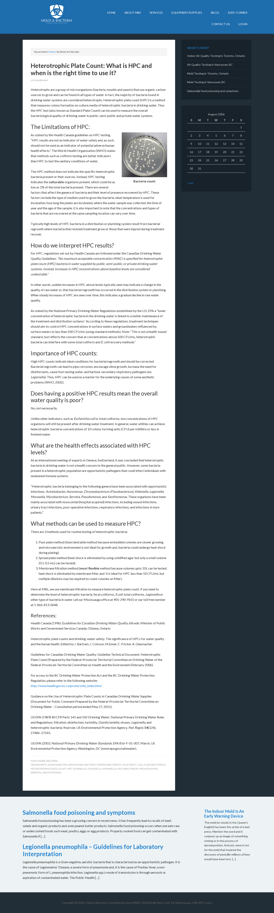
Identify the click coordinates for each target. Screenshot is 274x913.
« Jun (190, 183)
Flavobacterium (154, 764)
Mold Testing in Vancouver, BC (206, 82)
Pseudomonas (148, 768)
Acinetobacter (57, 764)
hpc (69, 768)
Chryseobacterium (108, 764)
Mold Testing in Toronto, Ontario (208, 73)
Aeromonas (75, 764)
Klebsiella (79, 768)
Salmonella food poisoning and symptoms (212, 91)
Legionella (94, 768)
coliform (128, 764)
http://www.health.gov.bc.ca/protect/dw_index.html (66, 686)
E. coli (139, 764)
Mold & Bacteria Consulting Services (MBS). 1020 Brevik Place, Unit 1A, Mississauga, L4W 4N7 (145, 902)
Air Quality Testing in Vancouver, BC (210, 64)
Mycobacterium (128, 768)
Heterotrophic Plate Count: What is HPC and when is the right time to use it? (91, 69)
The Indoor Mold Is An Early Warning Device (224, 813)
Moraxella (109, 768)
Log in (208, 902)
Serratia (36, 772)
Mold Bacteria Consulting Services (57, 14)
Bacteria (52, 760)
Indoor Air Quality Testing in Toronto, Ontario (216, 55)
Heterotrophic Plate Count (48, 768)
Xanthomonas (51, 772)
